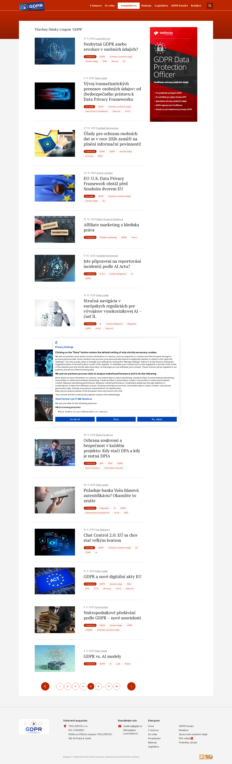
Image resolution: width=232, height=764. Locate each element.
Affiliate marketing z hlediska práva (111, 227)
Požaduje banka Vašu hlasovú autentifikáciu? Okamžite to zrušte (111, 495)
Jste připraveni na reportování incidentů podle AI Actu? (112, 263)
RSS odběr (184, 738)
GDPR (102, 57)
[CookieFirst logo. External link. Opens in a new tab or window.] (56, 342)
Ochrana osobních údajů (121, 57)
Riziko (128, 664)
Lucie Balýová (102, 38)
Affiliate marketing (108, 237)
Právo (134, 237)
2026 (100, 156)
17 (109, 686)
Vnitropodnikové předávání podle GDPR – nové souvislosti (112, 615)
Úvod (151, 726)
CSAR (88, 552)
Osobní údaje (91, 61)
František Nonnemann (107, 128)
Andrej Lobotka (105, 173)
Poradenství (129, 5)
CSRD (129, 625)
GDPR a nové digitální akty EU (112, 576)
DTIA (96, 588)
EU (124, 61)
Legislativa (161, 5)
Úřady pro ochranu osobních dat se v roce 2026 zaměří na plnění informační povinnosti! (112, 139)
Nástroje (146, 5)
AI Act (127, 111)
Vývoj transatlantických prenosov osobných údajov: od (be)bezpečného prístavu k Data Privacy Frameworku (112, 91)
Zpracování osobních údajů (193, 734)
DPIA (105, 61)
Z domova (96, 5)
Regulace (132, 324)
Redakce (196, 5)
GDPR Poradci (179, 5)
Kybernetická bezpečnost (97, 513)
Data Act (116, 111)
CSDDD (88, 630)
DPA (101, 463)
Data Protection (92, 468)
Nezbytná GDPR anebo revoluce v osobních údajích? (111, 46)
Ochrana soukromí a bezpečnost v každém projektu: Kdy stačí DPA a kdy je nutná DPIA (112, 448)
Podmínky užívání (188, 742)
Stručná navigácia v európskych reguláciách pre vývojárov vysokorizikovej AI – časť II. (113, 308)
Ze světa (110, 5)
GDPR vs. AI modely (102, 656)
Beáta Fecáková (104, 434)
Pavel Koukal (101, 607)
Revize (115, 61)
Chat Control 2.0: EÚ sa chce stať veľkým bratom (110, 537)
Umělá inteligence (118, 274)
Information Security (113, 468)
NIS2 (129, 584)
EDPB (102, 151)
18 (116, 686)
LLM (118, 664)
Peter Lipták (101, 78)
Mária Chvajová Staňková (109, 219)
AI (132, 274)
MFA (126, 513)
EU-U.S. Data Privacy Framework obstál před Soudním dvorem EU (106, 184)
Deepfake (104, 508)
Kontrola (89, 156)
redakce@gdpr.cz (132, 726)
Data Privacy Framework (96, 111)
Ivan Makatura (102, 529)
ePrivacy (107, 588)
